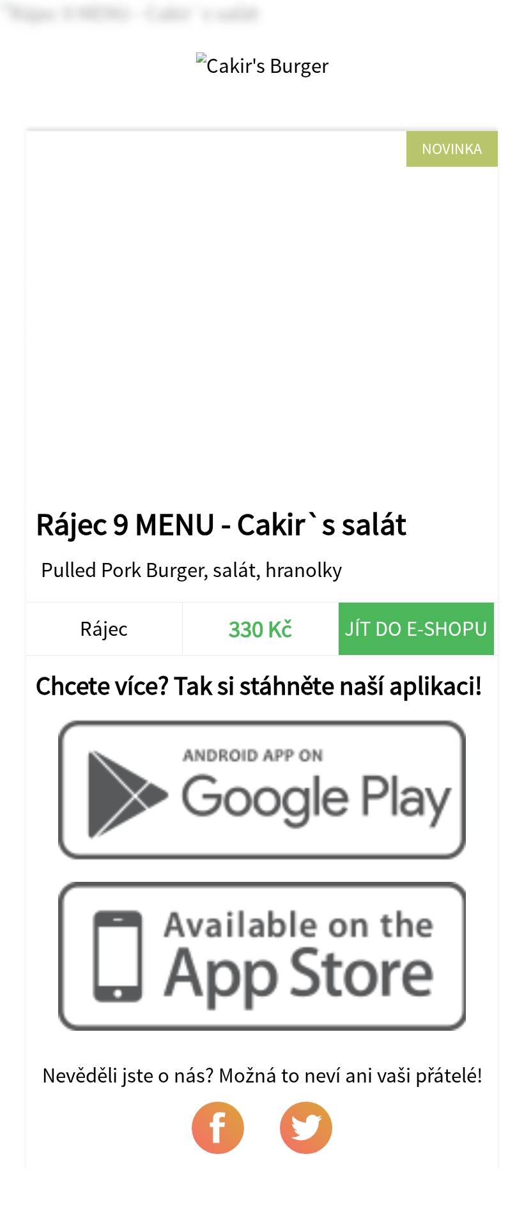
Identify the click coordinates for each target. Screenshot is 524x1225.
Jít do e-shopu (416, 628)
